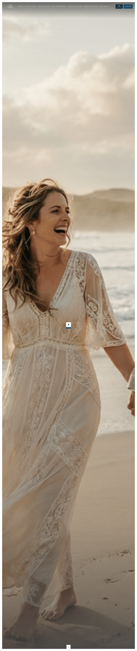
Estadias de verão (30, 6)
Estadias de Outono (44, 6)
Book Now (128, 6)
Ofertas (20, 6)
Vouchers (119, 6)
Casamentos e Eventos (90, 6)
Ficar (53, 6)
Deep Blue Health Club (75, 6)
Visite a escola (103, 6)
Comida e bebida (61, 6)
